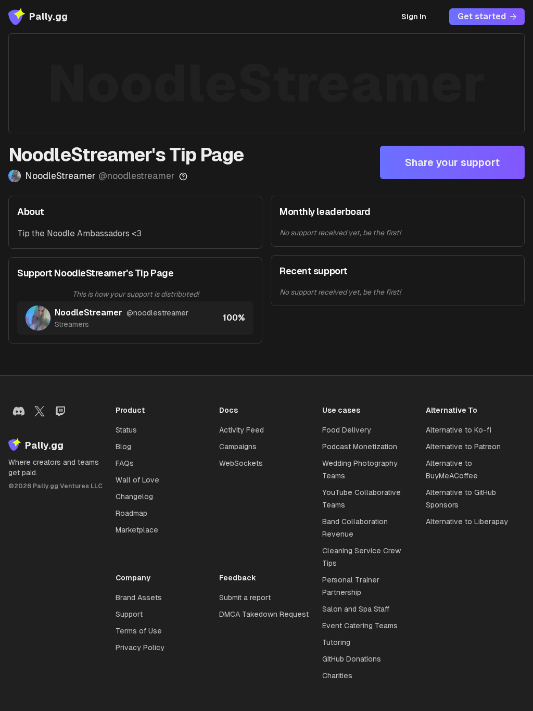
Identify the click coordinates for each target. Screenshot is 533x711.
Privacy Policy (140, 647)
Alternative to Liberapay (467, 521)
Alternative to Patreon (463, 446)
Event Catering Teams (360, 625)
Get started (482, 16)
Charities (337, 675)
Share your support (452, 162)
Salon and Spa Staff (355, 609)
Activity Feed (241, 430)
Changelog (134, 496)
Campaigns (238, 446)
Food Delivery (346, 430)
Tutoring (336, 642)
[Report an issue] (183, 176)
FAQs (125, 463)
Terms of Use (139, 631)
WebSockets (241, 463)
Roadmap (131, 513)
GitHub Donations (351, 659)
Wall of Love (137, 480)
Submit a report (245, 597)
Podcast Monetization (359, 446)
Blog (123, 446)
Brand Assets (139, 597)
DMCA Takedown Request (264, 614)
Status (126, 430)
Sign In (413, 16)
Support (129, 614)
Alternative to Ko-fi (458, 430)
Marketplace (137, 530)
